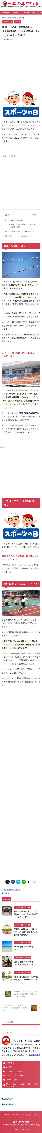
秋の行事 (6, 893)
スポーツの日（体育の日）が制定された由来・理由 (23, 225)
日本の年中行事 (21, 1121)
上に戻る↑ (8, 1099)
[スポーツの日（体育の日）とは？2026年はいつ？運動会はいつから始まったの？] (18, 882)
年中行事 (15, 12)
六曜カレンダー (12, 1080)
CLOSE (34, 214)
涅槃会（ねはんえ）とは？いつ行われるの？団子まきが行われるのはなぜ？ (26, 932)
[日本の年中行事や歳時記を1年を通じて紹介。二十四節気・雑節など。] (21, 4)
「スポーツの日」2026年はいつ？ (21, 232)
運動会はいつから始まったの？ (20, 236)
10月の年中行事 (9, 890)
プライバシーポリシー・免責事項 (21, 1115)
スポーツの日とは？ (16, 221)
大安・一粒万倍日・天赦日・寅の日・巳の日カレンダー (22, 1085)
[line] (24, 882)
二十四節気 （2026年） (30, 12)
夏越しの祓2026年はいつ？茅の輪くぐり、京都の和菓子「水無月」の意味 (26, 914)
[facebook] (13, 882)
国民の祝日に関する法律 (24, 304)
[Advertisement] (21, 64)
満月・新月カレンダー (14, 1075)
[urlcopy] (34, 882)
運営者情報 (5, 12)
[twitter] (7, 882)
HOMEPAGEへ (9, 1104)
